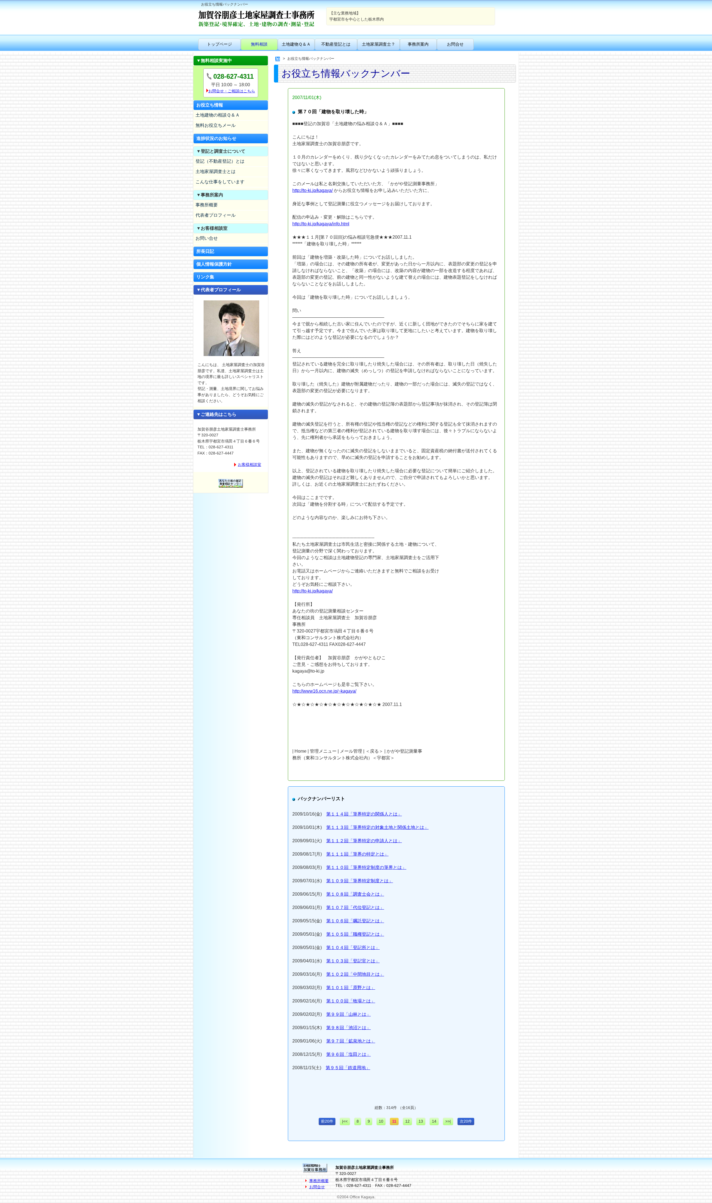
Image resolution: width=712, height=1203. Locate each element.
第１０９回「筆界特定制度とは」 (359, 880)
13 (421, 1121)
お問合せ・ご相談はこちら (231, 91)
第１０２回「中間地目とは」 (355, 974)
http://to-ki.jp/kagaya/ (312, 190)
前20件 (327, 1121)
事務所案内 (418, 44)
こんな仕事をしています (220, 181)
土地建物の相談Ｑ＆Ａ (218, 115)
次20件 (466, 1121)
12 (407, 1121)
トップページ (219, 44)
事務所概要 (207, 204)
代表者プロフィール (216, 215)
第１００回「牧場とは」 (350, 1001)
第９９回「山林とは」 (348, 1014)
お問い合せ (207, 238)
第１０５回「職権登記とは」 (355, 934)
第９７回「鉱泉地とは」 (350, 1041)
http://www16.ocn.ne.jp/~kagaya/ (324, 691)
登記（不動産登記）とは (220, 161)
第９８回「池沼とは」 (348, 1027)
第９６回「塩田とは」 (348, 1054)
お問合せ (455, 44)
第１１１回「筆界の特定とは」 (357, 854)
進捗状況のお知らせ (216, 138)
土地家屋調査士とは (216, 171)
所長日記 (205, 251)
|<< (345, 1121)
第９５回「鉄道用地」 (348, 1067)
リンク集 (205, 277)
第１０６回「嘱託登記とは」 (355, 920)
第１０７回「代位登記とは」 (355, 907)
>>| (448, 1121)
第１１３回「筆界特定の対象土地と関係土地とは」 (377, 827)
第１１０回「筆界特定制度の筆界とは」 (366, 867)
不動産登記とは (335, 44)
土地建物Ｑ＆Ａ (296, 44)
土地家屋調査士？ (378, 44)
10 (381, 1121)
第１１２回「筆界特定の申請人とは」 (364, 840)
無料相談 (259, 44)
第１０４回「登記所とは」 (353, 947)
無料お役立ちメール (216, 125)
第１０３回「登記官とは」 (353, 961)
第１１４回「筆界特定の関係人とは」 (364, 814)
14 (434, 1121)
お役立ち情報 (209, 105)
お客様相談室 (249, 464)
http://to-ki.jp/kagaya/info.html (320, 223)
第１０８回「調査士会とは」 (355, 894)
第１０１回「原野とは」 (350, 987)
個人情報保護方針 (214, 264)
